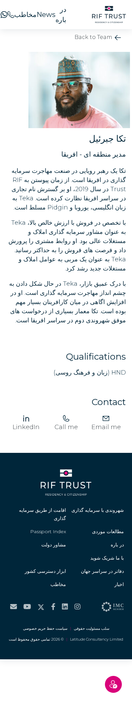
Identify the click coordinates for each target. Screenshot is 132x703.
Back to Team (94, 37)
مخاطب (25, 15)
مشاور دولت (53, 545)
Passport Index (48, 531)
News (46, 15)
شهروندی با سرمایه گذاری (97, 510)
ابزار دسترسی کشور (45, 571)
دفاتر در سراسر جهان (102, 571)
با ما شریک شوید (107, 558)
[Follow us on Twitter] (41, 607)
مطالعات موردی (108, 531)
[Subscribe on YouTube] (27, 607)
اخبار (119, 584)
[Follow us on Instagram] (77, 607)
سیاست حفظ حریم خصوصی (45, 628)
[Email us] (13, 607)
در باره (61, 14)
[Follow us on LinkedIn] (65, 607)
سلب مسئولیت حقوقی (91, 628)
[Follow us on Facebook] (53, 607)
